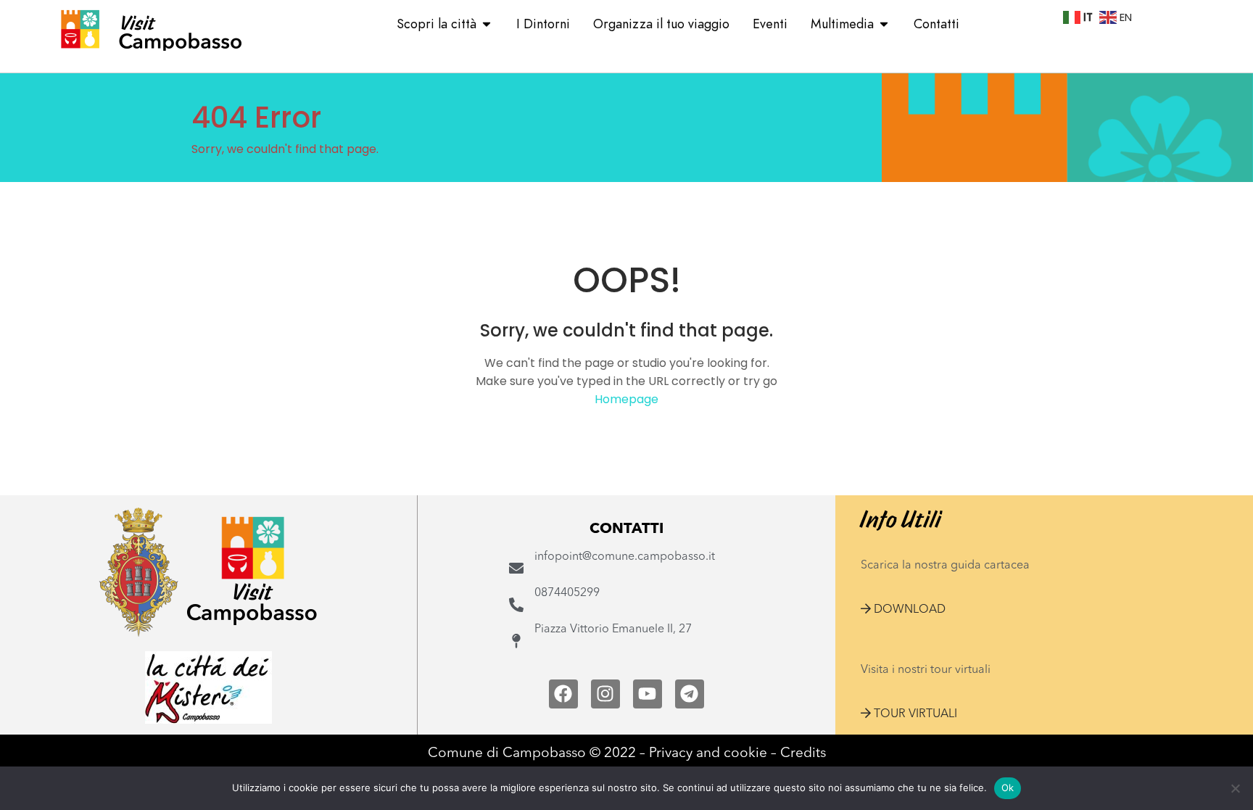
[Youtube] (647, 693)
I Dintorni (543, 24)
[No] (1235, 788)
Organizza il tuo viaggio (661, 24)
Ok (1007, 787)
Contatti (936, 24)
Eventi (770, 24)
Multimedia (842, 24)
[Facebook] (563, 693)
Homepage (626, 399)
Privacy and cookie (708, 754)
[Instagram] (605, 693)
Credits (803, 754)
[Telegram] (689, 693)
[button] (903, 610)
